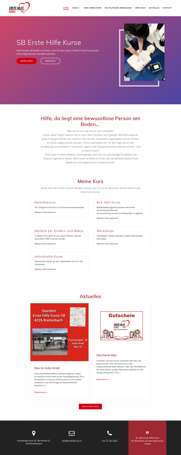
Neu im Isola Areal (47, 368)
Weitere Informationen (45, 212)
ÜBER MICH (50, 61)
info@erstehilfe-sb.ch (72, 440)
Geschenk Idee (106, 355)
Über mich (140, 8)
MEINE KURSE (27, 61)
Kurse (75, 8)
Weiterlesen (39, 392)
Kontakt (167, 8)
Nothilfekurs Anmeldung (118, 8)
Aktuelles (154, 8)
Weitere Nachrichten (90, 406)
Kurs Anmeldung (92, 8)
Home (66, 8)
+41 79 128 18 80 (109, 440)
